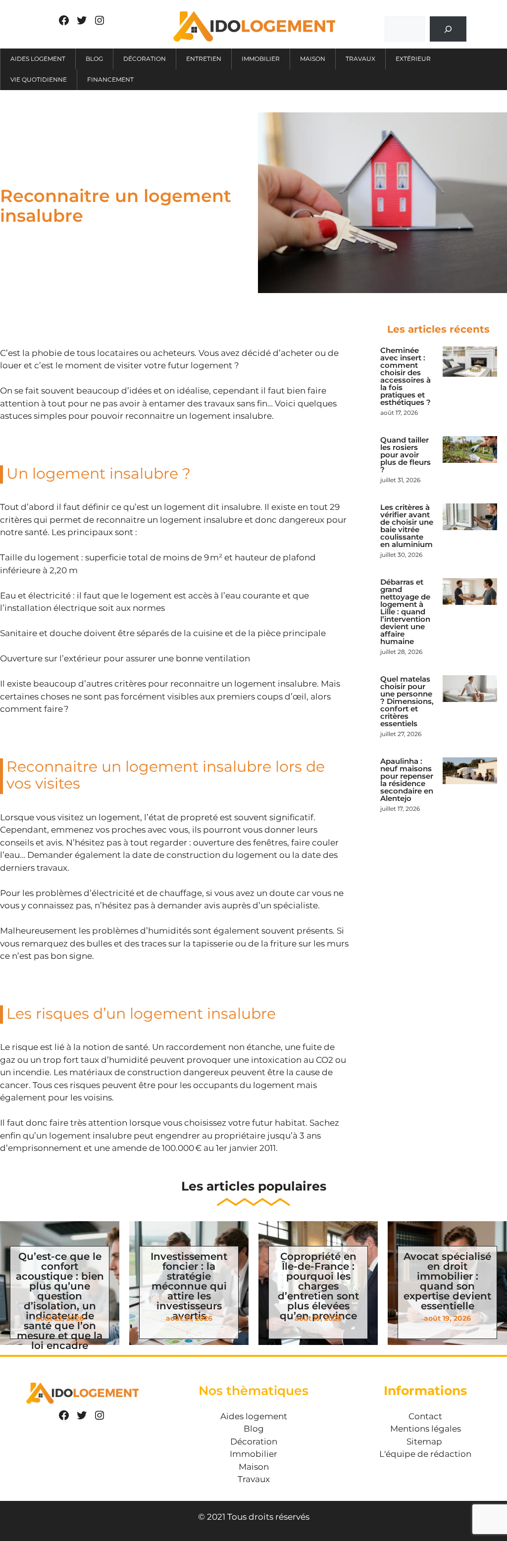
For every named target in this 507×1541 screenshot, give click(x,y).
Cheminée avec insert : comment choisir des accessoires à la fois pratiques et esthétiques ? (405, 376)
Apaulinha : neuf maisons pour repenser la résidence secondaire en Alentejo (406, 779)
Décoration (144, 58)
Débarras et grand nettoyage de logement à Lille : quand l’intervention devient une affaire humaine (405, 611)
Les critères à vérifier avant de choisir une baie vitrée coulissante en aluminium (406, 525)
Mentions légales (425, 1429)
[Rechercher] (448, 29)
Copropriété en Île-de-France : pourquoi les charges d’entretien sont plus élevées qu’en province (318, 1286)
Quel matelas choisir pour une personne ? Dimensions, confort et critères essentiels (407, 701)
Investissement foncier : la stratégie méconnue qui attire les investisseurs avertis (189, 1286)
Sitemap (424, 1441)
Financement (110, 79)
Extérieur (413, 58)
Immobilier (261, 58)
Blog (94, 58)
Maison (312, 58)
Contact (425, 1416)
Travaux (360, 58)
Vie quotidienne (38, 79)
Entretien (203, 58)
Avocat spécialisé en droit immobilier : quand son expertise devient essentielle (447, 1281)
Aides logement (37, 58)
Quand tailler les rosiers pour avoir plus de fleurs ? (405, 454)
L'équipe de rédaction (425, 1454)
